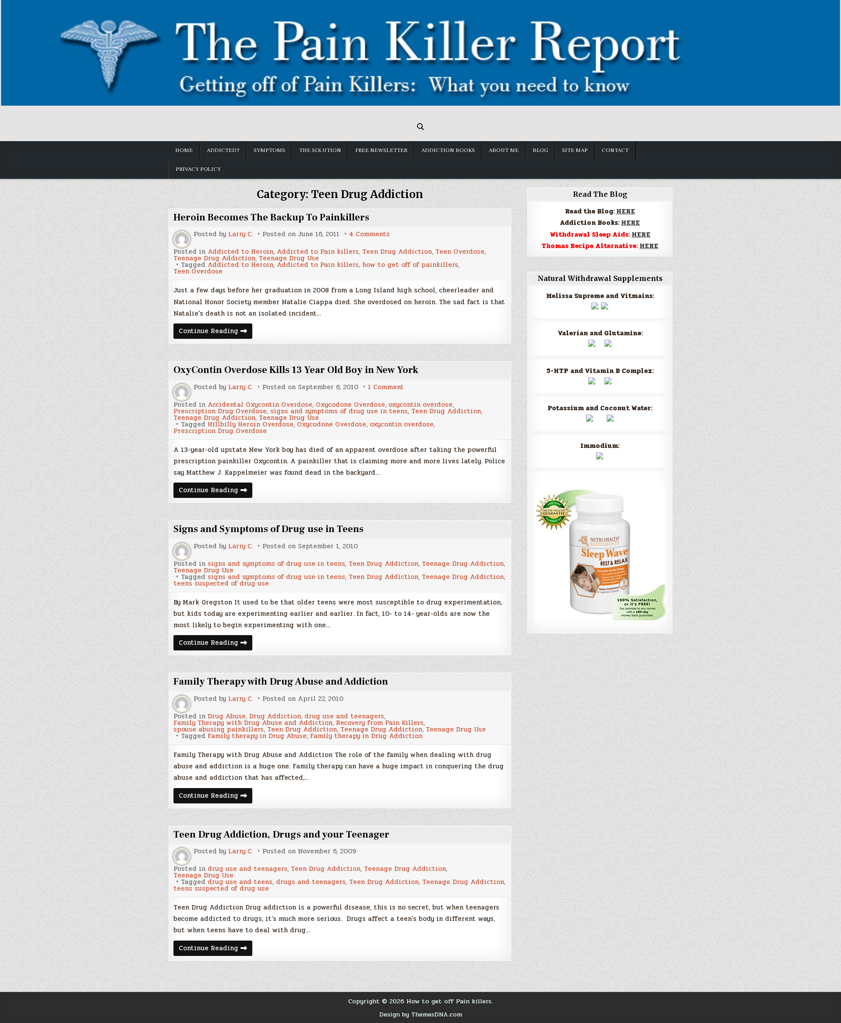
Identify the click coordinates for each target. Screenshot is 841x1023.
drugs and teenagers (311, 882)
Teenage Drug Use (289, 258)
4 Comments (369, 234)
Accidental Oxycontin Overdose (260, 404)
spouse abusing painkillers (218, 729)
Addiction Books (448, 150)
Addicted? (223, 150)
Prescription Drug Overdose (220, 411)
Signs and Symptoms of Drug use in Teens (268, 529)
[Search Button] (420, 127)
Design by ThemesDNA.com (420, 1014)
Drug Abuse (227, 716)
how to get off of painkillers (410, 265)
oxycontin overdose (420, 404)
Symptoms (269, 150)
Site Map (575, 150)
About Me (504, 150)
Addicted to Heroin (240, 252)
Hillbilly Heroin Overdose (250, 424)
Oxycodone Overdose (350, 404)
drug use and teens (240, 882)
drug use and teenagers (344, 716)
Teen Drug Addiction (397, 252)
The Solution (320, 150)
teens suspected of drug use (221, 583)
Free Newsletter (381, 150)
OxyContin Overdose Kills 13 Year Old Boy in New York (295, 370)
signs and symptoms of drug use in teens (339, 411)
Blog (540, 150)
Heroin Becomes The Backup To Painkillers (271, 217)
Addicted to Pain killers (318, 252)
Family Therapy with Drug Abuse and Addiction (280, 681)
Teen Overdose (459, 252)
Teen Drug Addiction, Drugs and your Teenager (281, 834)
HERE (625, 211)
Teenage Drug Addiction (214, 258)
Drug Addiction (275, 716)
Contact (615, 150)
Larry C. (240, 234)
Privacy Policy (198, 169)
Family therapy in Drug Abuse (257, 736)
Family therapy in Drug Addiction (366, 736)
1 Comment (386, 387)
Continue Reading (215, 332)
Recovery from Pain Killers (380, 723)
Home (184, 150)
